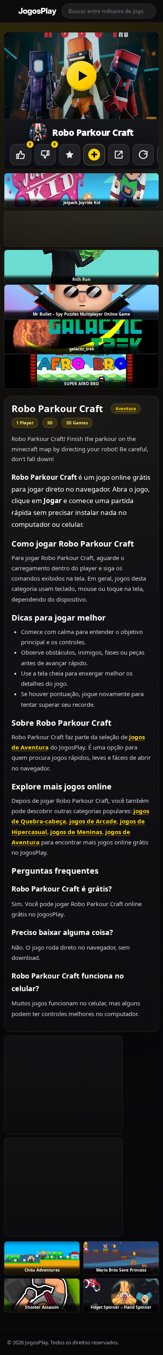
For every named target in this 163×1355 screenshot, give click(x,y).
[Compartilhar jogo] (118, 154)
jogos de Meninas (76, 832)
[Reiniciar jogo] (143, 154)
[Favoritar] (69, 154)
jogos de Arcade (93, 821)
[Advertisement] (63, 1084)
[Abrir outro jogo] (94, 154)
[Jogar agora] (81, 75)
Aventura (126, 408)
